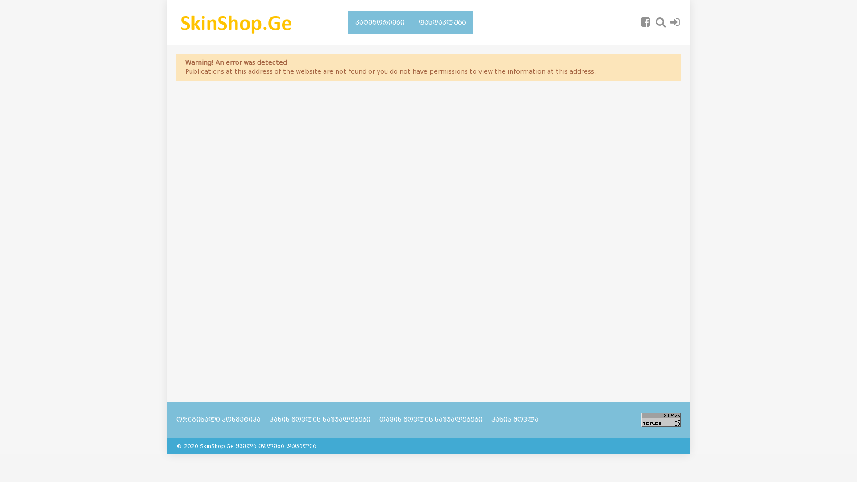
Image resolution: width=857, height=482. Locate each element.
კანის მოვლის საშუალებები (320, 420)
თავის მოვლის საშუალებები (431, 420)
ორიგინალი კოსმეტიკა (218, 420)
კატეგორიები (379, 22)
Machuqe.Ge (251, 22)
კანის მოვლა (515, 420)
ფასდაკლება (442, 22)
